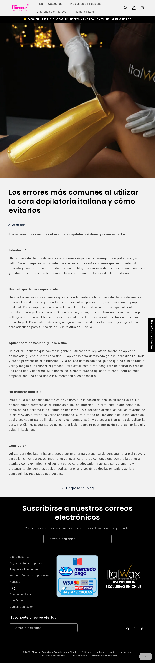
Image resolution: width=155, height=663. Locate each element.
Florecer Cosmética (42, 652)
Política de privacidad (120, 652)
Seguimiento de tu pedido (26, 563)
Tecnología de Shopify (66, 652)
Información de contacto (104, 656)
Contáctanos (18, 600)
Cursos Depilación (22, 606)
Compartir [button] (18, 224)
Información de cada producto (29, 575)
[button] (57, 4)
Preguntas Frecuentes (24, 569)
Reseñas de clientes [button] (151, 334)
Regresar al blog (80, 488)
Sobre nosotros (20, 556)
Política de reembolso (93, 652)
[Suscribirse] (107, 539)
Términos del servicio (53, 656)
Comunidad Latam (21, 594)
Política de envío (78, 656)
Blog (12, 588)
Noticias (15, 581)
